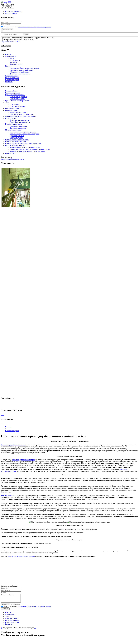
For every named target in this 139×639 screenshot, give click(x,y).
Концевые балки (11, 91)
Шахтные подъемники (18, 128)
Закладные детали (16, 138)
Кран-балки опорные (17, 99)
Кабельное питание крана (19, 120)
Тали (7, 103)
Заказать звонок (11, 13)
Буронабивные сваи (17, 136)
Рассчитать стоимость (13, 11)
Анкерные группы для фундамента (23, 132)
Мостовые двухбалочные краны (13, 445)
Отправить (5, 608)
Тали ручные (14, 104)
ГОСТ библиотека (12, 78)
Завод (12, 58)
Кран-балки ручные (12, 93)
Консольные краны (12, 108)
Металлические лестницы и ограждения (24, 134)
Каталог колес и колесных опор (17, 140)
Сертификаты (15, 60)
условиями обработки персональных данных (34, 27)
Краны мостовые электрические (17, 101)
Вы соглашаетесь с (27, 27)
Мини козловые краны (18, 112)
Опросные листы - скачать (10, 41)
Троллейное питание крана (20, 122)
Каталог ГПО (10, 153)
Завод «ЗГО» (7, 2)
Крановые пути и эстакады (15, 145)
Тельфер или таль (8, 495)
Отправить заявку (11, 76)
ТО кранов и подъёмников (19, 72)
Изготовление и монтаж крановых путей (25, 147)
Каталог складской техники (15, 142)
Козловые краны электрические (21, 114)
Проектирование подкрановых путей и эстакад (27, 151)
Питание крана (10, 118)
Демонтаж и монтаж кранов (20, 74)
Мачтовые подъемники (18, 126)
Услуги (8, 66)
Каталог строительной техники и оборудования (23, 143)
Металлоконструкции (13, 130)
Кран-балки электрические (15, 95)
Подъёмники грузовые (13, 124)
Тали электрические (17, 106)
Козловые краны (11, 110)
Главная (8, 54)
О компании (10, 56)
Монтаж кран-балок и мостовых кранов (24, 68)
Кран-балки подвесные (18, 97)
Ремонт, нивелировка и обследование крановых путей (30, 149)
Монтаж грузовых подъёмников (21, 70)
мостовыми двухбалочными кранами (21, 556)
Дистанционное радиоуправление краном (20, 116)
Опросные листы (16, 64)
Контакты (8, 82)
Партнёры (13, 62)
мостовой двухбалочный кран (23, 460)
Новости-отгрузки (12, 80)
